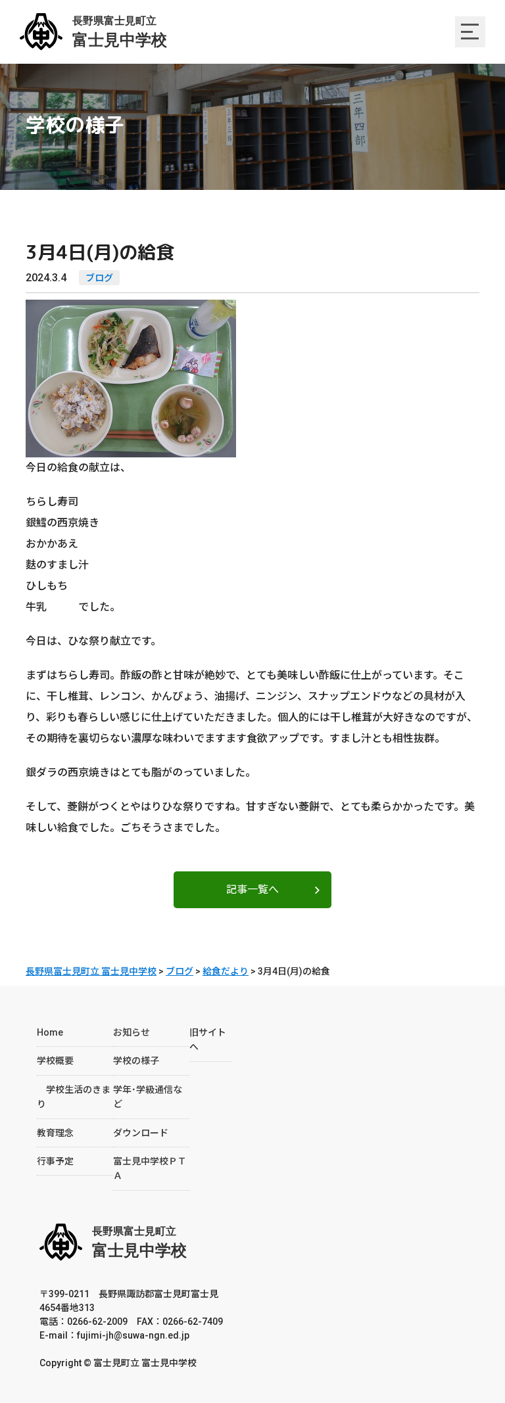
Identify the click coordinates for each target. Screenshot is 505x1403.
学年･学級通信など (147, 1096)
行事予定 (55, 1161)
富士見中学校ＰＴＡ (150, 1168)
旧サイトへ (207, 1039)
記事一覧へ (252, 889)
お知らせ (131, 1032)
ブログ (99, 278)
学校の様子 (136, 1060)
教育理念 (55, 1133)
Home (50, 1032)
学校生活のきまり (73, 1096)
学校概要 (55, 1060)
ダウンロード (140, 1133)
